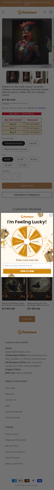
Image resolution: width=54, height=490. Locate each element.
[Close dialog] (50, 215)
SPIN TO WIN (27, 271)
